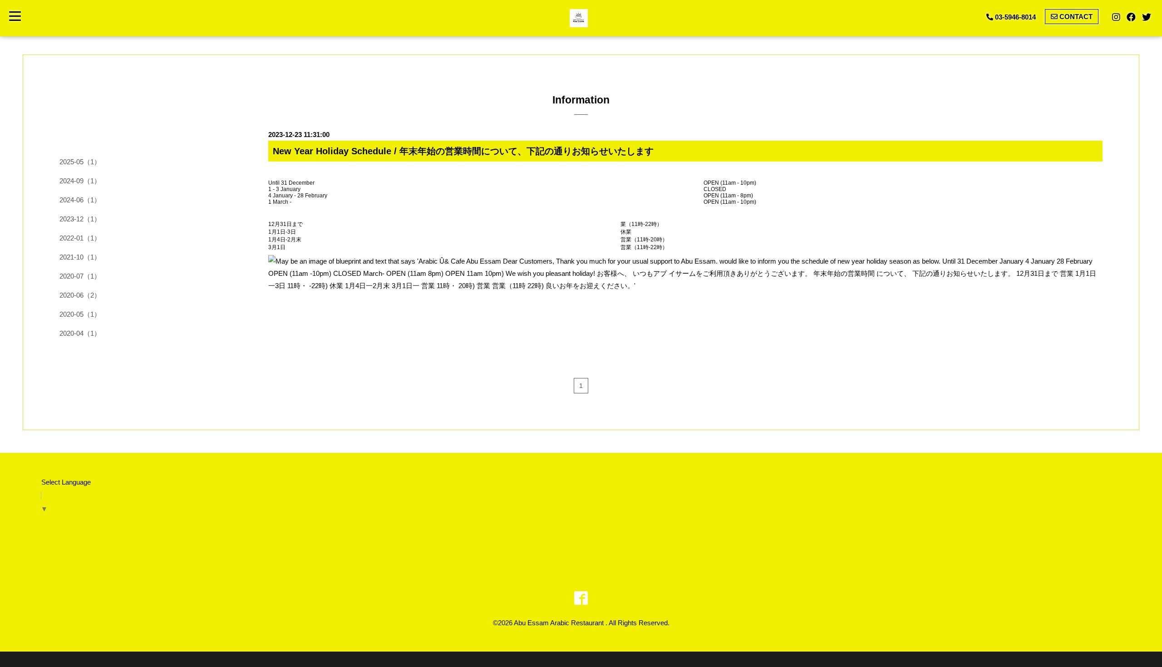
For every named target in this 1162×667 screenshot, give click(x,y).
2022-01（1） (80, 238)
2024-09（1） (80, 181)
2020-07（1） (80, 276)
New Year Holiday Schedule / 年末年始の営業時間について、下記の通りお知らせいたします (463, 151)
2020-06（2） (80, 295)
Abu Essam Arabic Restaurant (560, 623)
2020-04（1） (80, 333)
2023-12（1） (80, 219)
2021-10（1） (80, 257)
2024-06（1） (80, 200)
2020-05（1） (80, 314)
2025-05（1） (80, 162)
